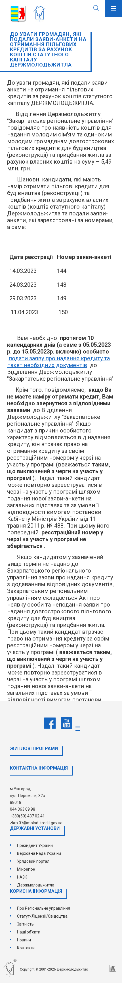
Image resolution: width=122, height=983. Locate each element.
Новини (24, 940)
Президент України (35, 845)
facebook (50, 723)
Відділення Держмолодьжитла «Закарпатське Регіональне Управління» (40, 14)
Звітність (25, 924)
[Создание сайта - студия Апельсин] (113, 968)
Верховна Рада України (39, 853)
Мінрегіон (26, 869)
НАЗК (22, 877)
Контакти (26, 948)
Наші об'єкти (28, 932)
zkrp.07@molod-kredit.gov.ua (36, 823)
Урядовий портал (33, 861)
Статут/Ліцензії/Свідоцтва (42, 916)
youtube (66, 723)
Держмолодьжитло (35, 885)
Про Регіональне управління (43, 908)
